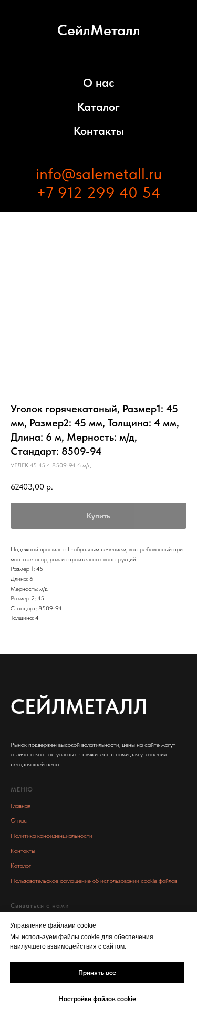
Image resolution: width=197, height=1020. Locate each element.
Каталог (98, 106)
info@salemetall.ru (99, 173)
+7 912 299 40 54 (98, 192)
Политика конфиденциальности (51, 835)
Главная (20, 805)
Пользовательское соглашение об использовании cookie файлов (94, 880)
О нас (99, 82)
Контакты (99, 131)
